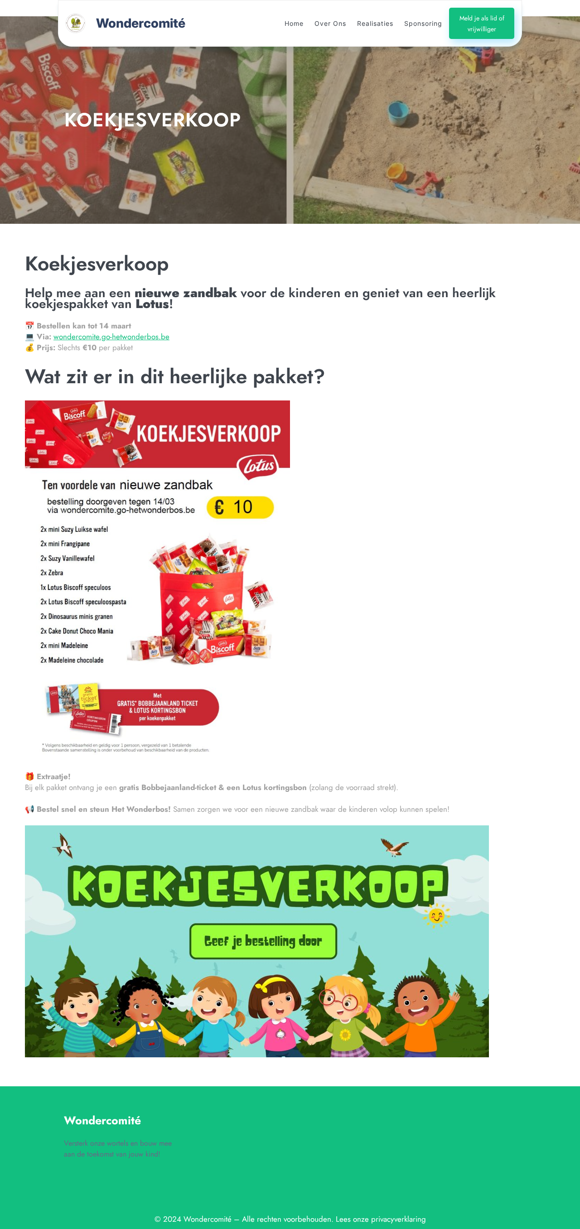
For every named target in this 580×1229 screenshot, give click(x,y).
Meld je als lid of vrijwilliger (481, 24)
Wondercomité (140, 23)
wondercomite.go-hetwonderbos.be (111, 336)
